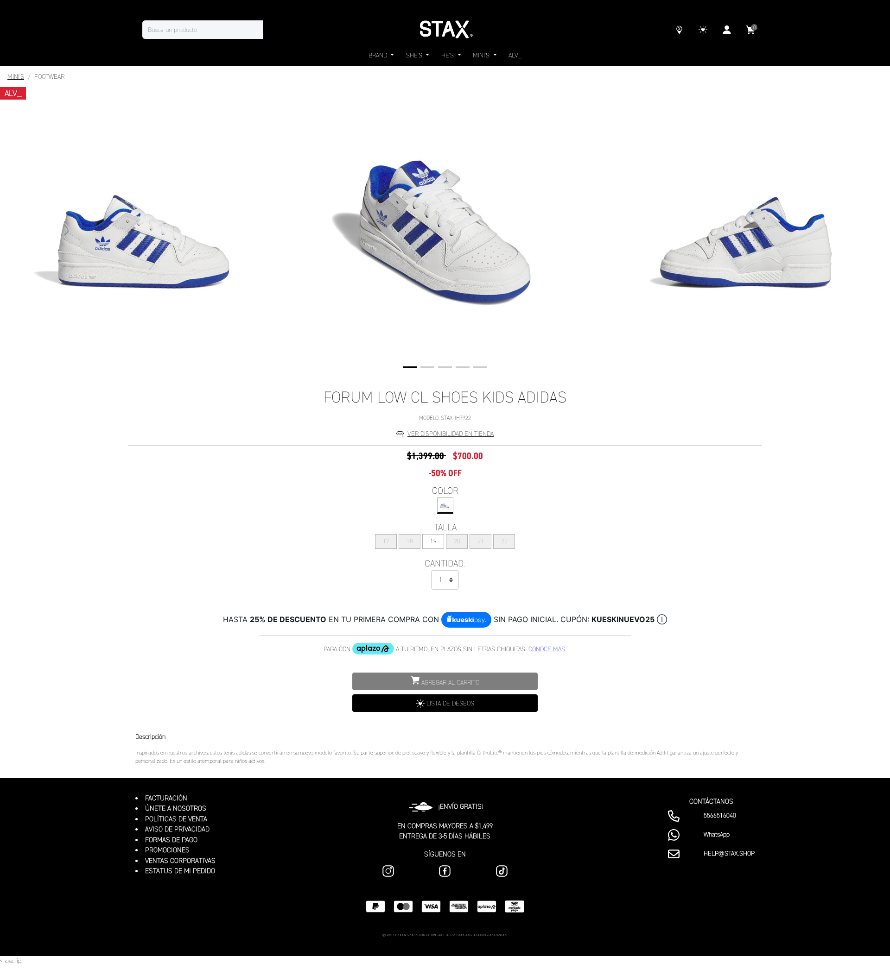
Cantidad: (445, 563)
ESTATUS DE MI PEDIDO (180, 871)
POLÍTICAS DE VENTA (176, 819)
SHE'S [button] (415, 55)
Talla (445, 527)
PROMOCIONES (167, 850)
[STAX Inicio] (445, 29)
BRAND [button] (379, 55)
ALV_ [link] (515, 55)
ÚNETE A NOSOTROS (175, 808)
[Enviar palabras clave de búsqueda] (272, 29)
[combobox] (211, 29)
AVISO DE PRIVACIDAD (177, 829)
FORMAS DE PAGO (171, 840)
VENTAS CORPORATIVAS (180, 860)
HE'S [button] (448, 55)
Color (445, 490)
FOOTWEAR (49, 77)
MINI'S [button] (482, 55)
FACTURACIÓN (166, 798)
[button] (410, 367)
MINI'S (15, 77)
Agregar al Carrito (449, 682)
